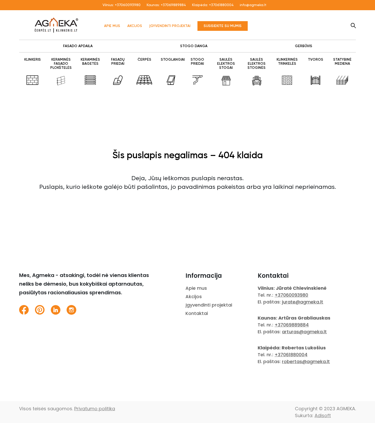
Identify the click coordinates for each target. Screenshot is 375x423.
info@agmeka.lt (253, 5)
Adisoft (323, 415)
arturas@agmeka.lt (304, 331)
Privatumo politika (94, 408)
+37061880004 (221, 5)
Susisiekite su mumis (223, 26)
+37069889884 (173, 5)
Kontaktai (196, 313)
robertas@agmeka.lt (306, 361)
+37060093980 (128, 5)
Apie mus (112, 26)
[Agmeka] (56, 25)
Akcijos (134, 26)
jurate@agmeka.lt (302, 302)
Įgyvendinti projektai (169, 26)
